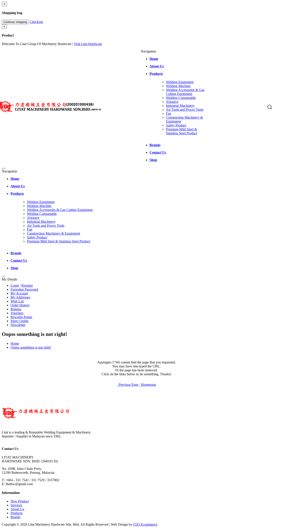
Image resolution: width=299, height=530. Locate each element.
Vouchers (17, 313)
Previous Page (127, 384)
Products (17, 513)
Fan (168, 113)
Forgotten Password (24, 289)
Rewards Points (21, 317)
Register (27, 285)
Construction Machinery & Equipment (53, 233)
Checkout (36, 22)
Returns (16, 309)
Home (15, 343)
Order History (20, 305)
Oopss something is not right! (31, 347)
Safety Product (176, 125)
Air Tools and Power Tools (184, 109)
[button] (270, 107)
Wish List (17, 301)
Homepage (147, 384)
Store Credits (19, 321)
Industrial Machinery (180, 105)
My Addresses (20, 297)
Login (15, 285)
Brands (15, 517)
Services (16, 505)
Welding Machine (178, 86)
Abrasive (172, 102)
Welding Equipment (179, 82)
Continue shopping (15, 22)
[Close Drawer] (3, 168)
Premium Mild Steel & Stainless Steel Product (181, 131)
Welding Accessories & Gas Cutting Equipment (185, 92)
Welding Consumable (181, 98)
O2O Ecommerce (145, 524)
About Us (17, 509)
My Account (19, 293)
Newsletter (18, 325)
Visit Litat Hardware (88, 44)
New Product (20, 501)
